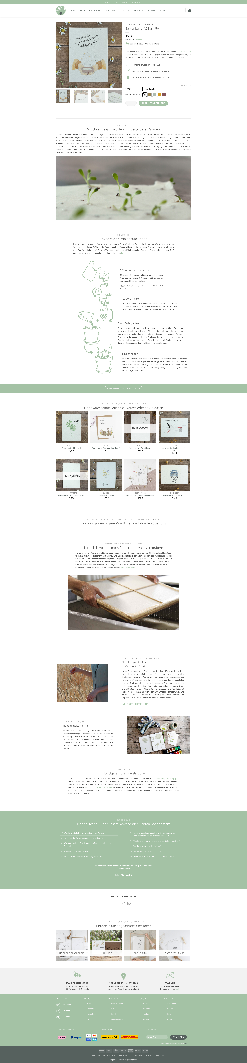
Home (74, 10)
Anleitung (109, 10)
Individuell (124, 10)
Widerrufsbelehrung (119, 1056)
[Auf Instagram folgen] (123, 904)
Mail (177, 989)
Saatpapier (94, 10)
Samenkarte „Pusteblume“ (140, 448)
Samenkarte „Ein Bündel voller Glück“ (174, 449)
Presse (170, 1019)
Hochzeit (139, 10)
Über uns (90, 1008)
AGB (84, 1056)
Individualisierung (118, 1019)
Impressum (159, 1056)
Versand (139, 40)
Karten (136, 24)
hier (122, 253)
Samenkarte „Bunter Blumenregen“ (140, 495)
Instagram (66, 1004)
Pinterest (66, 1016)
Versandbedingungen (98, 1056)
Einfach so (148, 24)
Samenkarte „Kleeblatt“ (72, 448)
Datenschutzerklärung (142, 1056)
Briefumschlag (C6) (132, 94)
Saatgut (128, 89)
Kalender (146, 1008)
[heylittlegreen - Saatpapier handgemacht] (61, 10)
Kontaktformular (118, 1003)
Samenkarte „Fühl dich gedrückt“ (71, 495)
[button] (189, 10)
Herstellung (91, 1014)
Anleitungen (172, 1003)
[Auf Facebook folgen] (118, 904)
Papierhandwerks (128, 567)
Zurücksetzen (185, 86)
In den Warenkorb (153, 103)
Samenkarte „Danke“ (106, 495)
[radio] (149, 89)
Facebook (66, 1010)
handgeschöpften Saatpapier (166, 778)
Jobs (169, 1014)
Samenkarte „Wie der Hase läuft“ (106, 448)
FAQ (88, 1019)
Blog (162, 10)
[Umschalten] (62, 833)
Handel (152, 10)
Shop (82, 10)
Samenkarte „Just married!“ (174, 495)
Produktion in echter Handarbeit (98, 787)
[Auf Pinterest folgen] (128, 904)
